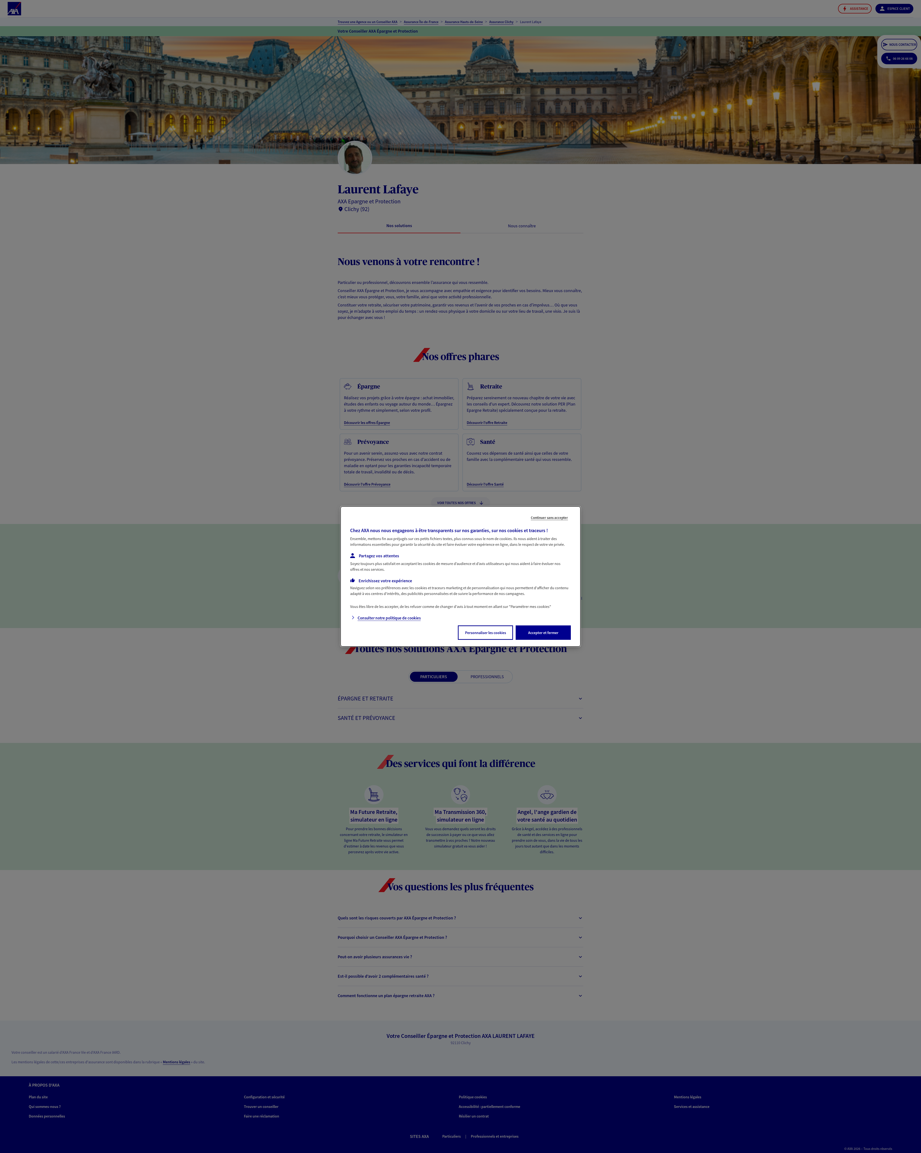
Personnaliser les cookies (485, 632)
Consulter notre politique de (389, 618)
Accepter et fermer (543, 632)
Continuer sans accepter (549, 517)
